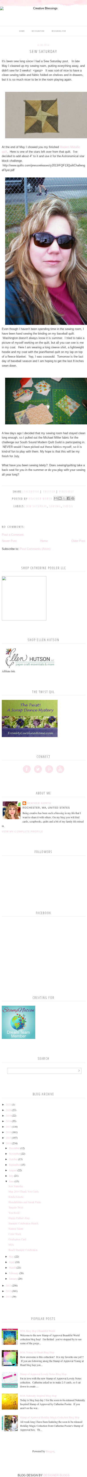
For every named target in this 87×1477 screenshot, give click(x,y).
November (14, 1153)
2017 (8, 1126)
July (11, 1175)
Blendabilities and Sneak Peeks (24, 1202)
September (14, 1164)
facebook (31, 491)
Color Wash (14, 1234)
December (14, 1148)
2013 (8, 1285)
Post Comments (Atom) (35, 549)
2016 (8, 1132)
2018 (8, 1121)
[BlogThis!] (60, 498)
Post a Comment (13, 534)
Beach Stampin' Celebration (22, 1250)
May (11, 1256)
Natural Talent (15, 1228)
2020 (8, 1110)
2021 (8, 1104)
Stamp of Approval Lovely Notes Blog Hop (43, 1374)
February (14, 1273)
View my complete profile (22, 831)
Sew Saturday (36, 506)
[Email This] (56, 498)
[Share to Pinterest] (72, 498)
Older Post (78, 541)
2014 (8, 1143)
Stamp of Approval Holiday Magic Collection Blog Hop (49, 1417)
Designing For (59, 31)
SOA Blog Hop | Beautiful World (37, 1331)
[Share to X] (64, 498)
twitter (49, 491)
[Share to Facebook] (68, 498)
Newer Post (9, 541)
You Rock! (14, 1212)
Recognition (38, 31)
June (11, 1181)
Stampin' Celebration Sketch (23, 1223)
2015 (8, 1137)
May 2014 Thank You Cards (23, 1191)
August (13, 1170)
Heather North (39, 803)
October (13, 1159)
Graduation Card (17, 1239)
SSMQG (68, 506)
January (13, 1278)
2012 (8, 1291)
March (12, 1267)
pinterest (66, 491)
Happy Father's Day (19, 1218)
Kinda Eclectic (16, 1196)
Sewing (55, 506)
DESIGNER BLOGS (57, 1475)
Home (22, 31)
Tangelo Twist (15, 1207)
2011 (8, 1296)
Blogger (50, 1451)
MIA (11, 1244)
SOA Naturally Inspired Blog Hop (38, 1395)
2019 (8, 1115)
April (11, 1262)
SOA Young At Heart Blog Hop (37, 1352)
